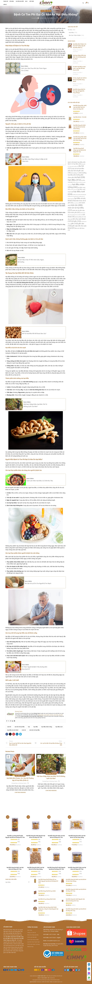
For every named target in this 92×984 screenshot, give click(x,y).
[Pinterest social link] (13, 734)
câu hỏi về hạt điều (20, 726)
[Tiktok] (79, 970)
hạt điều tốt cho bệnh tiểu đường (79, 194)
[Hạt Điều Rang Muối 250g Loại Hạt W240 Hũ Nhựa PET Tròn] (70, 152)
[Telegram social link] (20, 734)
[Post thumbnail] (70, 47)
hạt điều (35, 726)
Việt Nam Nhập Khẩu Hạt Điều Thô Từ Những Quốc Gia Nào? (79, 57)
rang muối (46, 714)
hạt (29, 726)
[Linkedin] (12, 721)
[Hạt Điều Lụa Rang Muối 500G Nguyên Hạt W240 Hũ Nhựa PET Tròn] (15, 824)
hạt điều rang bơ (73, 189)
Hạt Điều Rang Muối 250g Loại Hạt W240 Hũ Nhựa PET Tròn (79, 150)
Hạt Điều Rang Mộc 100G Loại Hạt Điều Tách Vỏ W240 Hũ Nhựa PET (79, 107)
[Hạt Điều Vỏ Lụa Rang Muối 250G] (35, 901)
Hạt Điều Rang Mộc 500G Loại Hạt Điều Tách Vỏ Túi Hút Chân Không (79, 138)
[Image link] (13, 970)
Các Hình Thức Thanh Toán (33, 942)
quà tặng (74, 214)
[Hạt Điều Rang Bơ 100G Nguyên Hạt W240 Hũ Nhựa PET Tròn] (35, 824)
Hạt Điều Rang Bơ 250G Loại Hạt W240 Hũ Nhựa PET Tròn (76, 890)
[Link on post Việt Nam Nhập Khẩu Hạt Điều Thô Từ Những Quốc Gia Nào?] (51, 764)
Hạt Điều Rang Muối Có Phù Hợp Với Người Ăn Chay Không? (79, 90)
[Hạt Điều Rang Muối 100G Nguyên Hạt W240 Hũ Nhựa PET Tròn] (56, 856)
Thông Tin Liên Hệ (31, 932)
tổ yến (76, 221)
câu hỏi (9, 726)
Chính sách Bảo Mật (32, 937)
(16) (39, 839)
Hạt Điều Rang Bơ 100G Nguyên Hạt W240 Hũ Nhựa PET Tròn (75, 900)
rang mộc (56, 714)
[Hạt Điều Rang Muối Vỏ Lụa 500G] (35, 893)
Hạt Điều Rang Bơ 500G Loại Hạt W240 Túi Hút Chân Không (79, 126)
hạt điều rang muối (11, 936)
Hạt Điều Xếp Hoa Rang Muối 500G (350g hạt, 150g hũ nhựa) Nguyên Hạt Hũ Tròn (48, 908)
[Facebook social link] (6, 734)
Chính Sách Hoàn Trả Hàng (33, 944)
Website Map (30, 946)
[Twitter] (8, 721)
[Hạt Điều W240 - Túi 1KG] (70, 119)
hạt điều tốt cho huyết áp (73, 196)
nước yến (75, 212)
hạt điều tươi (59, 726)
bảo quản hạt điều (74, 166)
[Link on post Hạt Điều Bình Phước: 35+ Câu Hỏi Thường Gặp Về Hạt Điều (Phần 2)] (20, 765)
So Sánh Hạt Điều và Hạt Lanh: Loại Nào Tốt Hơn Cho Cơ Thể (79, 68)
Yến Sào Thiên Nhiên (75, 35)
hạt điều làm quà (78, 182)
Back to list (35, 743)
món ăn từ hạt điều (34, 730)
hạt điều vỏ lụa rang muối (12, 938)
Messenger (89, 974)
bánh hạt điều (79, 162)
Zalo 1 (89, 966)
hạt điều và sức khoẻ (12, 730)
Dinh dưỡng (75, 173)
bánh (71, 162)
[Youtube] (73, 970)
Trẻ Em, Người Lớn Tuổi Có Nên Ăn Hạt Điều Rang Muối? (79, 79)
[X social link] (10, 734)
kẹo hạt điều (76, 202)
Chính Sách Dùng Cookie (33, 939)
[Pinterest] (14, 721)
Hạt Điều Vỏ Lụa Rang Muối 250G (47, 899)
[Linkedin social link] (17, 734)
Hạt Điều (43, 11)
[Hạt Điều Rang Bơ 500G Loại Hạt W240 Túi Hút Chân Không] (70, 129)
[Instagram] (10, 721)
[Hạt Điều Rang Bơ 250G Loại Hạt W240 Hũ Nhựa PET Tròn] (56, 824)
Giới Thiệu (29, 930)
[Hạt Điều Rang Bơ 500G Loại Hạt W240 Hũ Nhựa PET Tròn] (15, 856)
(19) (18, 871)
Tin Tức (49, 11)
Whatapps (89, 979)
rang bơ (51, 714)
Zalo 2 (89, 970)
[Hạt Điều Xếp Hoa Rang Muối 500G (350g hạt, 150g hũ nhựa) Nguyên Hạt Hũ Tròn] (35, 911)
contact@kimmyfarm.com (53, 940)
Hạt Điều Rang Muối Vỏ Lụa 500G (47, 891)
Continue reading (20, 792)
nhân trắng (40, 714)
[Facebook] (6, 721)
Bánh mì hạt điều (74, 164)
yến (74, 223)
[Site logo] (46, 3)
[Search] (83, 3)
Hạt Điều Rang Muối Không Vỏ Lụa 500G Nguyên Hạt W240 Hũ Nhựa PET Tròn (48, 881)
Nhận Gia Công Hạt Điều (33, 935)
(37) (18, 839)
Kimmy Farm (42, 18)
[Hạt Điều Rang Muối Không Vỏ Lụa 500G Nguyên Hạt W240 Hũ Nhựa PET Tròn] (35, 883)
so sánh (79, 214)
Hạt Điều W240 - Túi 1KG (79, 117)
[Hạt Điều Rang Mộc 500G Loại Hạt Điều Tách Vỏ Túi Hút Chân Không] (70, 140)
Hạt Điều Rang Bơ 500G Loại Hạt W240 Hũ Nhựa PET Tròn (76, 909)
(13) (80, 871)
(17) (80, 839)
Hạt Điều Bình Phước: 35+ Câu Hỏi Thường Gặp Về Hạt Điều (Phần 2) (79, 45)
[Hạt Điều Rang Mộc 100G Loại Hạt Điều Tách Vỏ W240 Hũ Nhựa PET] (70, 109)
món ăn (24, 730)
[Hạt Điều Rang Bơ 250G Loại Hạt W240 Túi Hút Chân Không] (77, 824)
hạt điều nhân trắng (46, 726)
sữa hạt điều (79, 217)
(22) (60, 839)
